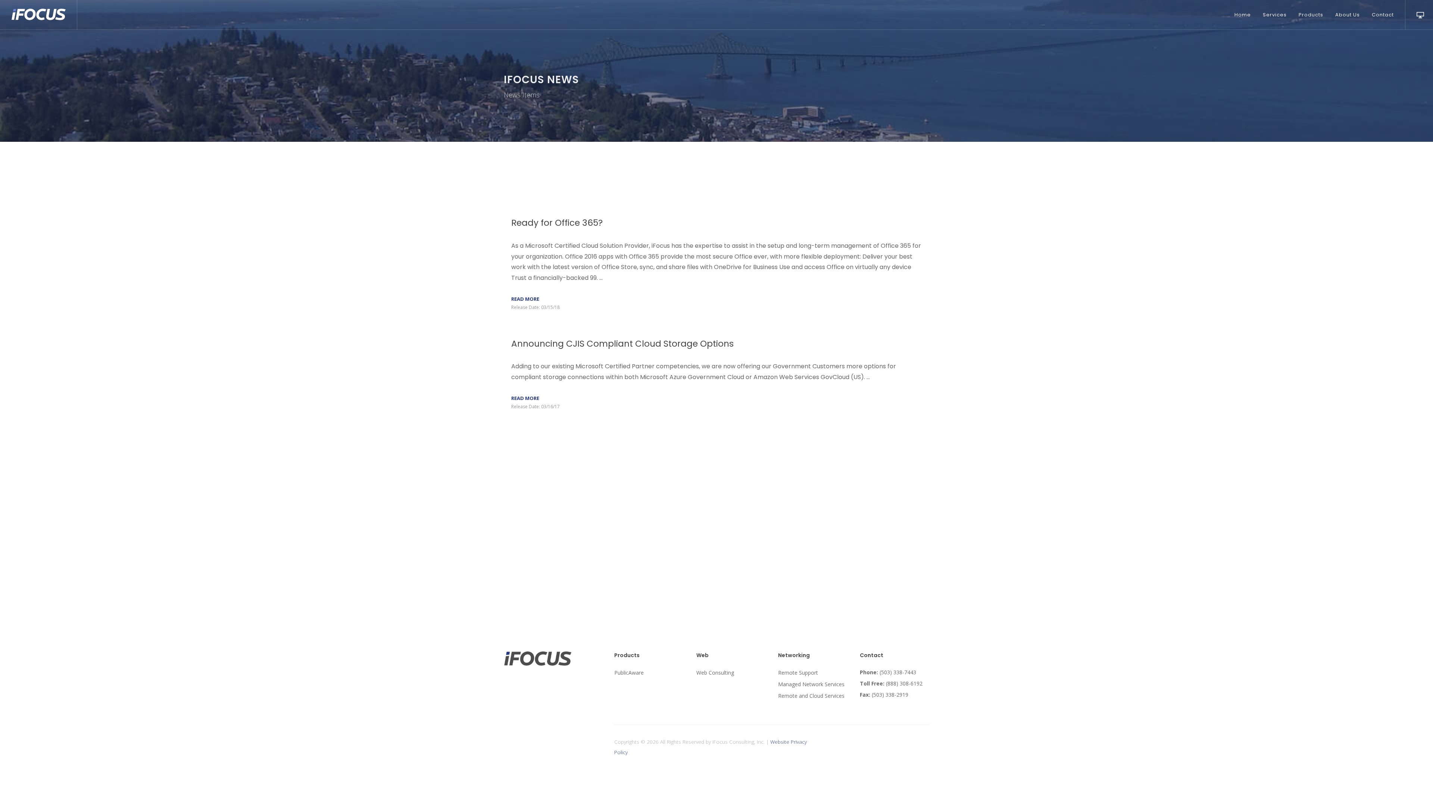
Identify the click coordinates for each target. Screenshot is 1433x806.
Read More (525, 299)
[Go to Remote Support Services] (1419, 13)
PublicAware (629, 672)
